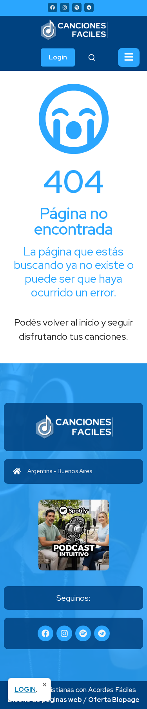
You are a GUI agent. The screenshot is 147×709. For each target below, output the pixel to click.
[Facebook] (52, 7)
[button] (129, 57)
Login (58, 57)
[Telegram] (89, 7)
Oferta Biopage (114, 699)
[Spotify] (77, 7)
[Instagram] (64, 7)
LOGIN (25, 689)
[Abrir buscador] (91, 57)
